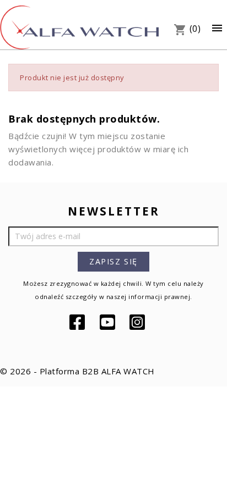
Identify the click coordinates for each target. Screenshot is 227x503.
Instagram (138, 322)
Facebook (78, 322)
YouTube (108, 322)
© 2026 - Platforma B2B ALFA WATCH (77, 371)
